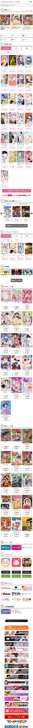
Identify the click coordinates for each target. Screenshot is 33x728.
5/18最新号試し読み (5, 373)
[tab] (6, 48)
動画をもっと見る (16, 280)
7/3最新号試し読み (27, 329)
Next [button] (32, 213)
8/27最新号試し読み (5, 513)
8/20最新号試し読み (5, 329)
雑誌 (15, 39)
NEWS (4, 35)
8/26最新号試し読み (16, 469)
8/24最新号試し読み (16, 329)
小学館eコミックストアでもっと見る (16, 225)
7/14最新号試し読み (5, 397)
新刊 (26, 35)
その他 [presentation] (16, 52)
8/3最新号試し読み (27, 307)
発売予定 (5, 39)
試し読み (4, 71)
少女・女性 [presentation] (6, 48)
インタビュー (17, 35)
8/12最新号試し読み (5, 351)
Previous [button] (1, 213)
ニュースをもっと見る (27, 10)
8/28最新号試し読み (27, 373)
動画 (26, 39)
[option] (16, 22)
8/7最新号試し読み (27, 351)
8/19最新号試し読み (16, 491)
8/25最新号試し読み (27, 469)
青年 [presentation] (27, 48)
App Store (5, 572)
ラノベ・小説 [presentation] (6, 52)
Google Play (6, 576)
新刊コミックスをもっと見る (17, 190)
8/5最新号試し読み (16, 373)
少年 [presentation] (16, 48)
